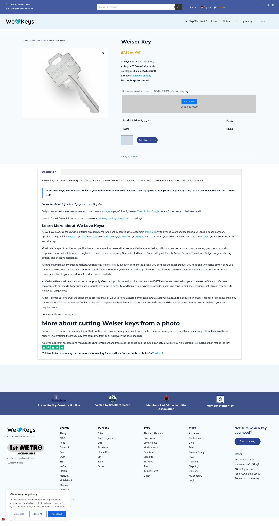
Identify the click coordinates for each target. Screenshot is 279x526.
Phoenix (64, 485)
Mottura (64, 475)
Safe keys (149, 452)
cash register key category (112, 218)
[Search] (178, 7)
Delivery (193, 471)
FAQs (192, 456)
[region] (38, 505)
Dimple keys (150, 442)
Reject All (37, 514)
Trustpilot (142, 211)
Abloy (63, 433)
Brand (31, 40)
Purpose (103, 427)
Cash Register (105, 438)
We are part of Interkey (247, 478)
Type (147, 427)
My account (195, 475)
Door (100, 442)
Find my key (247, 441)
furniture (124, 236)
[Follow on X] (273, 5)
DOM (62, 456)
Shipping (193, 466)
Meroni (63, 471)
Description (49, 171)
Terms (192, 447)
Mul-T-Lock (66, 480)
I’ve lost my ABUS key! (247, 464)
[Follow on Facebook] (263, 5)
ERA (62, 461)
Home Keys (104, 452)
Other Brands (41, 40)
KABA (63, 466)
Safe (100, 461)
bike (84, 236)
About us (194, 433)
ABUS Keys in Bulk (245, 469)
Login (192, 480)
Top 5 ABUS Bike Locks (247, 473)
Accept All (57, 514)
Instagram (107, 211)
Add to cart (145, 140)
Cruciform (149, 438)
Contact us (195, 438)
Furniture (103, 447)
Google (155, 211)
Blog (191, 442)
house (71, 236)
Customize (19, 514)
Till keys (148, 461)
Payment (194, 461)
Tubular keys (151, 471)
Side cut (148, 456)
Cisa (62, 452)
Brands (64, 427)
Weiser (51, 40)
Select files (189, 101)
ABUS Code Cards (244, 459)
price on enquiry (142, 75)
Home (24, 40)
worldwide (150, 232)
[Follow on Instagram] (268, 5)
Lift (99, 456)
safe (95, 236)
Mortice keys (151, 447)
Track (147, 466)
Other (101, 466)
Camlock (65, 447)
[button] (103, 53)
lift (205, 236)
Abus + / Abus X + (153, 433)
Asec (62, 442)
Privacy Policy (196, 452)
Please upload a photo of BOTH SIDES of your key (154, 91)
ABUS (63, 438)
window (139, 236)
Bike (100, 433)
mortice (108, 236)
